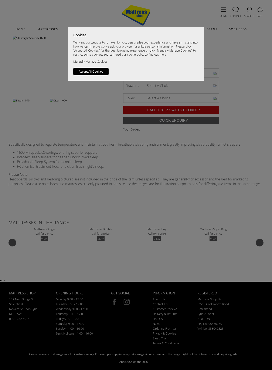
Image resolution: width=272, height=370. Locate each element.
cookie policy (135, 54)
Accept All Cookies (91, 71)
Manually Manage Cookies (90, 61)
